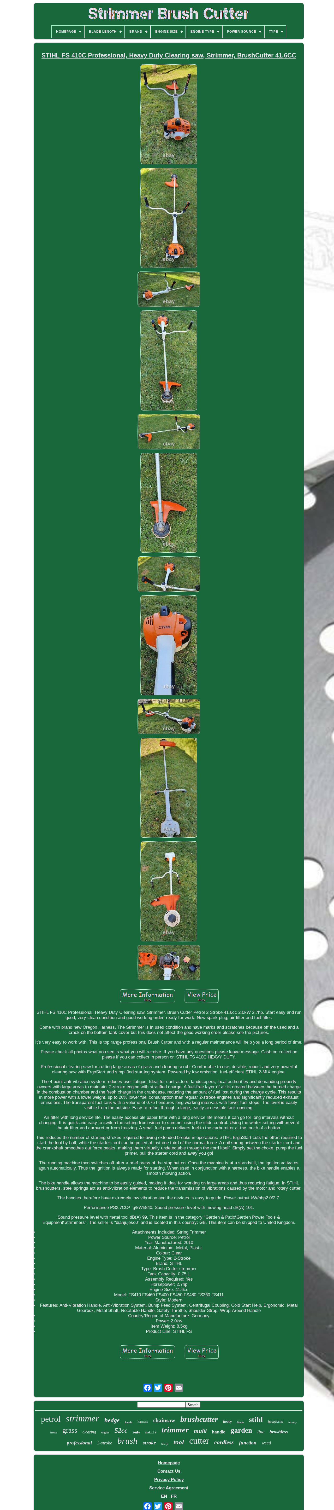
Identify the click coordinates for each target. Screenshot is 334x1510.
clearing (89, 1432)
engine (105, 1432)
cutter (199, 1440)
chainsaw (164, 1420)
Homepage (169, 1462)
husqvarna (275, 1422)
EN (164, 1496)
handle (218, 1432)
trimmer (175, 1429)
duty (164, 1443)
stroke (149, 1442)
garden (241, 1430)
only (136, 1432)
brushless (279, 1431)
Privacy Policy (169, 1479)
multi (200, 1431)
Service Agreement (168, 1487)
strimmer (82, 1418)
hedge (112, 1420)
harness (143, 1422)
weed (266, 1442)
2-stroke (104, 1442)
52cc (121, 1430)
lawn (53, 1432)
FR (174, 1496)
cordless (224, 1442)
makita (150, 1432)
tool (179, 1441)
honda (128, 1422)
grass (69, 1430)
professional (79, 1442)
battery (292, 1422)
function (248, 1442)
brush (127, 1440)
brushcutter (199, 1419)
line (260, 1431)
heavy (227, 1422)
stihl (256, 1419)
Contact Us (168, 1471)
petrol (51, 1419)
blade (240, 1422)
